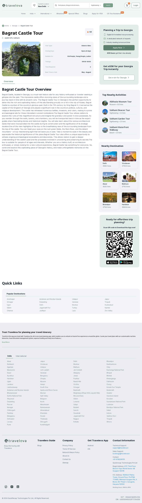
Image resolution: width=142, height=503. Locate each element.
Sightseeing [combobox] (95, 5)
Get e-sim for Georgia (117, 77)
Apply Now (117, 48)
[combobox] (73, 5)
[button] (18, 74)
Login (135, 5)
